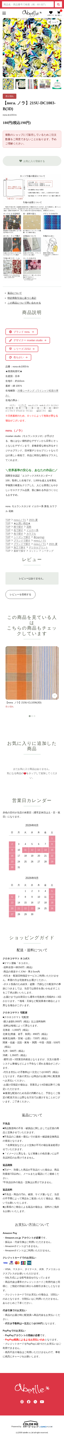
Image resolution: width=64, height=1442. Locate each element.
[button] (8, 84)
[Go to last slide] (7, 47)
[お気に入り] (51, 13)
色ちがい (18, 357)
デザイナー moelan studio (27, 340)
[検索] (58, 4)
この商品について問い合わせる (24, 302)
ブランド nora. (21, 331)
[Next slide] (56, 47)
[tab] (30, 716)
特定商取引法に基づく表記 (22, 298)
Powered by (16, 1426)
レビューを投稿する (20, 594)
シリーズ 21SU (22, 348)
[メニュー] (4, 13)
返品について (15, 293)
